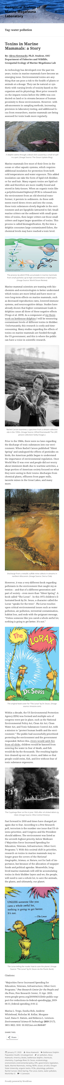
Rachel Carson (11, 1071)
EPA (36, 1063)
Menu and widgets (56, 14)
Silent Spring (23, 1071)
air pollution (42, 1055)
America (17, 1057)
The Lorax (33, 1071)
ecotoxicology (41, 1060)
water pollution (50, 1071)
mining (28, 1065)
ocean (40, 1065)
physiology (41, 1068)
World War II (10, 1073)
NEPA (34, 1065)
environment (10, 1063)
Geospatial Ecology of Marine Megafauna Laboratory (22, 11)
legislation (54, 1063)
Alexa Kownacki (32, 1052)
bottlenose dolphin (35, 1057)
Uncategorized (27, 1055)
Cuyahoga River (20, 1060)
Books (23, 1057)
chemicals (48, 1057)
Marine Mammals (17, 1065)
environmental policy (25, 1063)
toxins (40, 1071)
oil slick (47, 1065)
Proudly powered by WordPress (18, 1081)
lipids (7, 1065)
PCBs (33, 1068)
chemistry (9, 1060)
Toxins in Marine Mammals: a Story (23, 46)
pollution (49, 1068)
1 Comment (24, 1073)
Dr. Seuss (31, 1060)
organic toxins (25, 1068)
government (44, 1063)
